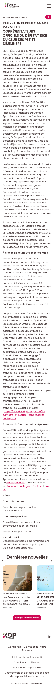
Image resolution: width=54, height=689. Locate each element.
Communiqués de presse (15, 17)
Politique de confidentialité (27, 657)
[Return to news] (48, 17)
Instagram (26, 486)
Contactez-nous (35, 646)
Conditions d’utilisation (27, 662)
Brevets (27, 650)
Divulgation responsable (27, 667)
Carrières (14, 646)
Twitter (37, 486)
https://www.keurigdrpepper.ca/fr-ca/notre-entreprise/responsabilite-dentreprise (24, 415)
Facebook (13, 486)
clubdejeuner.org (16, 482)
